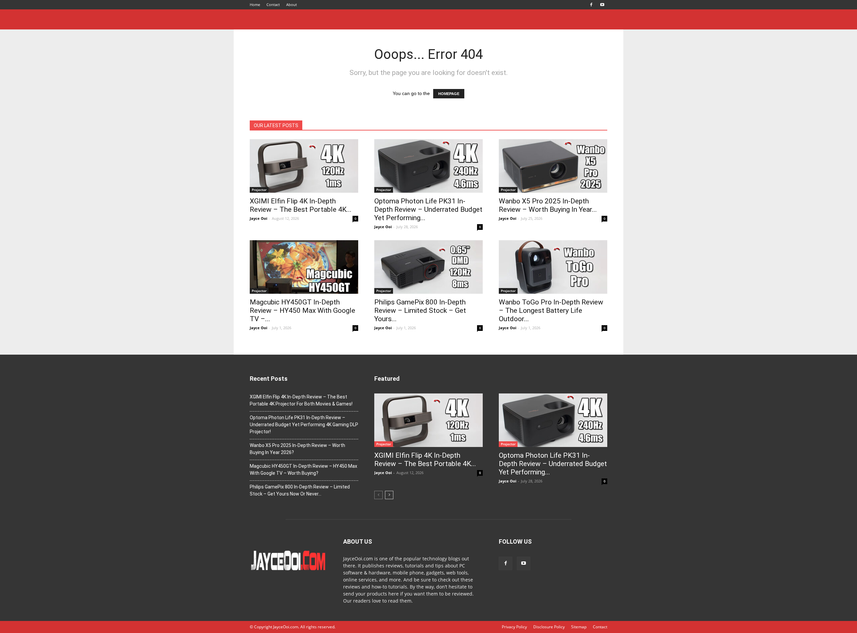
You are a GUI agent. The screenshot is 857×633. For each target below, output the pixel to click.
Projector (259, 189)
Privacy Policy (514, 627)
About (291, 4)
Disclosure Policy (549, 627)
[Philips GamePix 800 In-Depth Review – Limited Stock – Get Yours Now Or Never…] (428, 267)
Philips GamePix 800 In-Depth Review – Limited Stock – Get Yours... (420, 310)
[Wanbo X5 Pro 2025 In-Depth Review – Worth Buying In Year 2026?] (553, 166)
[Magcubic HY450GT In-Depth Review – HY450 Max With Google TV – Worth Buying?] (304, 267)
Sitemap (579, 627)
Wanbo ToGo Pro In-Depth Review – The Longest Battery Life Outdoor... (551, 310)
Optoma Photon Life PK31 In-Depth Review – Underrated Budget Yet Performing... (428, 209)
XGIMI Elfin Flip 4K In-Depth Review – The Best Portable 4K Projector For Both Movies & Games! (301, 400)
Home (255, 4)
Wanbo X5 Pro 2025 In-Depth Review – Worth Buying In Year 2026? (297, 449)
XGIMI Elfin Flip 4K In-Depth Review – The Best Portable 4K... (301, 205)
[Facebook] (591, 4)
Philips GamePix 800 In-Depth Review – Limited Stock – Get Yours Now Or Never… (300, 490)
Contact (273, 4)
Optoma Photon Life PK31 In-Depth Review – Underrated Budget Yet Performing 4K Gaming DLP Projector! (304, 424)
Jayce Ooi (258, 218)
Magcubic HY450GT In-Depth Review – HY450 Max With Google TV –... (302, 310)
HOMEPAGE (448, 94)
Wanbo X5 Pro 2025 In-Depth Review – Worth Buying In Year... (548, 205)
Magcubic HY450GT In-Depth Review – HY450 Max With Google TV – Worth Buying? (303, 469)
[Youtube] (602, 4)
